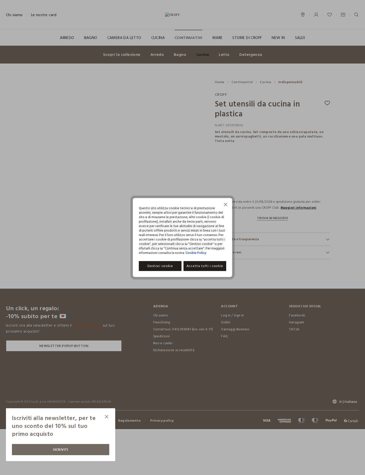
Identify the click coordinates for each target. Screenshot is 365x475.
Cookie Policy (195, 253)
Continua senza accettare (225, 205)
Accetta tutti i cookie (204, 266)
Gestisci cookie (160, 266)
